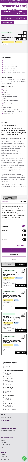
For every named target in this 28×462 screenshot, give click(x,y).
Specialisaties (7, 22)
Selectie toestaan (14, 254)
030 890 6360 (8, 391)
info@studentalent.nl (14, 2)
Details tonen (20, 245)
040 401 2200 (7, 407)
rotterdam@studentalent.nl (10, 367)
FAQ (2, 447)
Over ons (3, 440)
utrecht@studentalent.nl (10, 401)
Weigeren (14, 259)
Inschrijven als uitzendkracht (8, 423)
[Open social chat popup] (24, 458)
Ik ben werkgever (7, 17)
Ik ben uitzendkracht (21, 12)
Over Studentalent (20, 17)
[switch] (24, 230)
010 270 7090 (16, 0)
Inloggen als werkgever (7, 432)
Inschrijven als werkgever (8, 430)
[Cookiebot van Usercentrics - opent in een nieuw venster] (20, 201)
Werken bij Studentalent (7, 445)
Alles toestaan (14, 249)
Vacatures (7, 12)
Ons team (3, 442)
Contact (3, 454)
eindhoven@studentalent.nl (10, 409)
